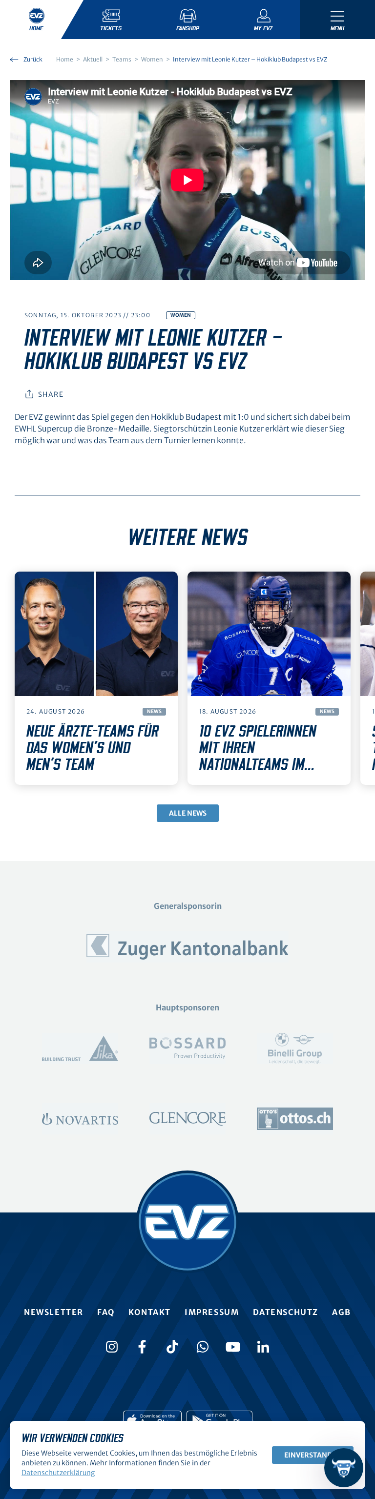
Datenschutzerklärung (58, 1472)
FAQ (106, 1312)
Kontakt (149, 1312)
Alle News (188, 813)
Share (50, 394)
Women (180, 315)
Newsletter (53, 1312)
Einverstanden (312, 1455)
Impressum (212, 1312)
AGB (341, 1312)
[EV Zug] (187, 1221)
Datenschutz (286, 1312)
